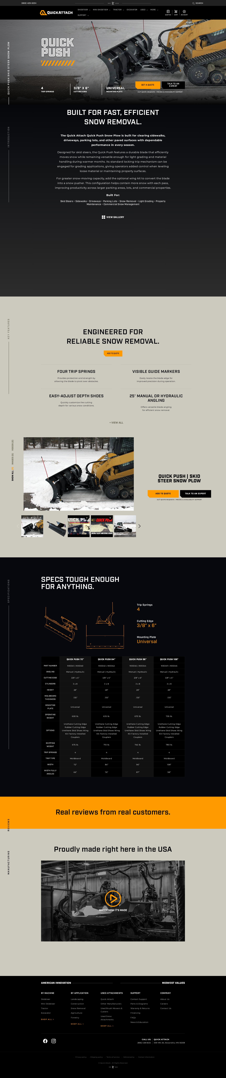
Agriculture (76, 1013)
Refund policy (128, 1057)
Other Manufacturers (111, 1004)
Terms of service (113, 1057)
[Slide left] (18, 526)
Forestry (75, 1017)
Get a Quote (147, 85)
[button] (197, 3)
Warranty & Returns (140, 1008)
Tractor (44, 1008)
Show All (13, 474)
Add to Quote (113, 353)
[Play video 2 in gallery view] (102, 526)
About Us (165, 999)
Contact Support (139, 999)
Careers (164, 1004)
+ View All (116, 423)
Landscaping (77, 999)
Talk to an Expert (173, 85)
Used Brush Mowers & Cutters (111, 1010)
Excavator (46, 1013)
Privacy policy (80, 1057)
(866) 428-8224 (28, 3)
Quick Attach (107, 999)
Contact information (146, 1057)
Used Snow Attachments (107, 1018)
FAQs (133, 1017)
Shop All (47, 1019)
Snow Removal (78, 1008)
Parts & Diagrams (139, 1004)
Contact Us (165, 1008)
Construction (77, 1004)
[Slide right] (139, 526)
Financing (135, 1013)
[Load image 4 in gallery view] (125, 526)
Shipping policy (96, 1057)
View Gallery (115, 217)
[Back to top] (113, 3)
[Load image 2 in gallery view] (32, 526)
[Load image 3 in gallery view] (55, 526)
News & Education (139, 1022)
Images (13, 459)
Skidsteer (45, 999)
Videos (13, 445)
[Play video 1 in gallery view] (79, 526)
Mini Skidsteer (48, 1004)
